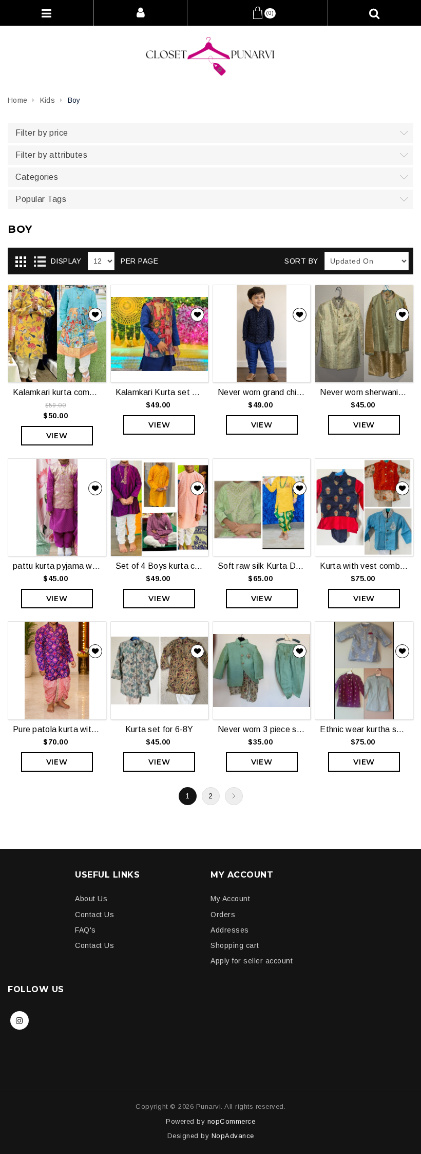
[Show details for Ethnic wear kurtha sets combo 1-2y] (363, 670)
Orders (222, 914)
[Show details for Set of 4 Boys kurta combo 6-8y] (159, 507)
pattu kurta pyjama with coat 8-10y (57, 566)
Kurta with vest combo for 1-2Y (364, 566)
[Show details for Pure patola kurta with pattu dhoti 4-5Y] (56, 670)
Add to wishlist (95, 315)
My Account (230, 899)
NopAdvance (233, 1136)
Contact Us (94, 914)
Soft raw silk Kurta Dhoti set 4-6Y (261, 566)
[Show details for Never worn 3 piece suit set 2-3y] (261, 670)
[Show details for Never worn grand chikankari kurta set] (261, 333)
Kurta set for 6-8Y (159, 729)
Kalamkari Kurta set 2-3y (159, 392)
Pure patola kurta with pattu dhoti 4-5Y (57, 729)
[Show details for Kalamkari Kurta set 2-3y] (159, 333)
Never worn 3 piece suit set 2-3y (261, 729)
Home (17, 100)
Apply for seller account (251, 961)
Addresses (229, 930)
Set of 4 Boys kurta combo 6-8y (159, 566)
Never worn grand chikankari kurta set (261, 392)
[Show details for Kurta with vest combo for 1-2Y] (363, 507)
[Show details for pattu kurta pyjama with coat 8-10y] (56, 507)
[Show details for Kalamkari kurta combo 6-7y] (56, 333)
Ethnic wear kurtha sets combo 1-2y (364, 729)
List (39, 261)
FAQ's (85, 930)
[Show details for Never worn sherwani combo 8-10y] (363, 333)
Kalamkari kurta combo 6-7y (57, 392)
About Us (91, 899)
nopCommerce (231, 1121)
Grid (20, 261)
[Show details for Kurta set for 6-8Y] (159, 670)
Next (234, 796)
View (57, 435)
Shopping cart (234, 945)
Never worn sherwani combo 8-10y (364, 392)
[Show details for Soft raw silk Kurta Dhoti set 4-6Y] (261, 507)
